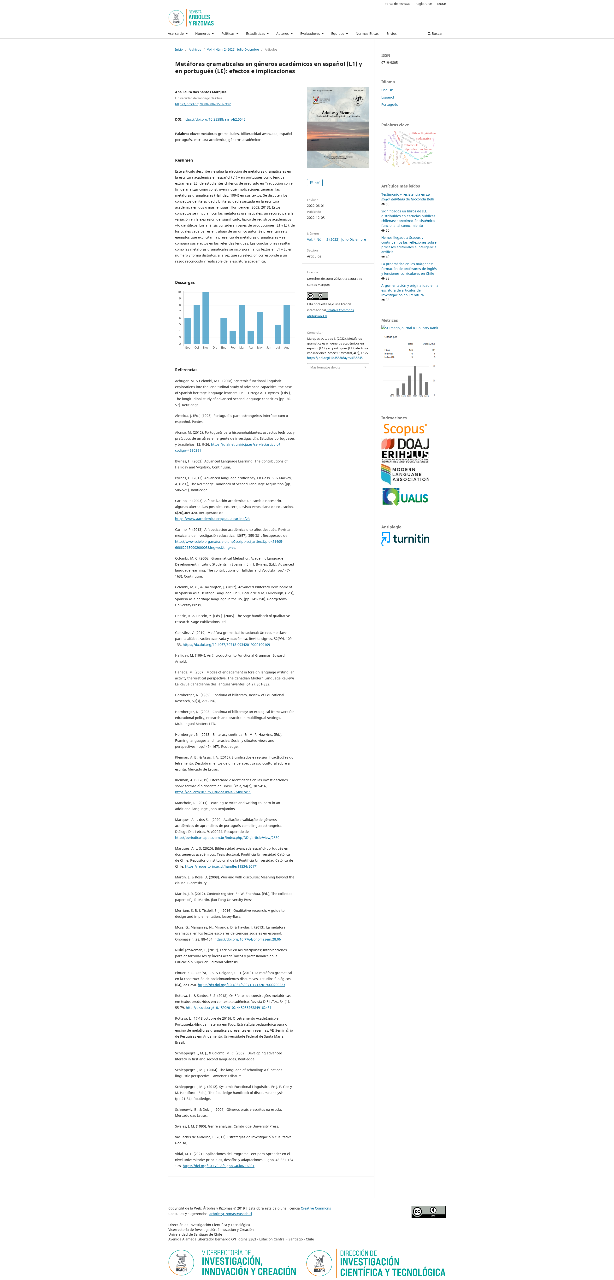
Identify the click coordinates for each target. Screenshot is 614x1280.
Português (389, 104)
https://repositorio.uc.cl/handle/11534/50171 (221, 866)
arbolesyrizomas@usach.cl (230, 1213)
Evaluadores (310, 33)
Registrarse (424, 3)
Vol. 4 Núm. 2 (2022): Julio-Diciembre (233, 49)
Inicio (179, 49)
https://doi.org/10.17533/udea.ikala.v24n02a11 (213, 792)
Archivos (195, 49)
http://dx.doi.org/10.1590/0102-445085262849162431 (229, 1007)
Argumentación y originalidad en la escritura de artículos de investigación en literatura (409, 290)
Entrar (441, 3)
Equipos (338, 33)
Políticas (228, 33)
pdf (316, 183)
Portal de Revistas (397, 3)
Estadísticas (256, 33)
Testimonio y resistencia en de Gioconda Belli (407, 196)
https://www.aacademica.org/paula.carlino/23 (212, 518)
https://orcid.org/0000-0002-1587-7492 (203, 104)
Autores (283, 33)
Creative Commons (316, 1208)
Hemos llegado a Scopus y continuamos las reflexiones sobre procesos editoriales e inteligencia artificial (409, 244)
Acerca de (176, 33)
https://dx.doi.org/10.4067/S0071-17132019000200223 (241, 984)
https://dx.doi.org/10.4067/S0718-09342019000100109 (226, 644)
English (387, 90)
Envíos (391, 33)
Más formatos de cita (325, 367)
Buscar (437, 33)
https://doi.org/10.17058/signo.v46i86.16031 (218, 1165)
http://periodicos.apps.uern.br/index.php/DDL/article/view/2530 (227, 837)
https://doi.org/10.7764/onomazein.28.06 (247, 939)
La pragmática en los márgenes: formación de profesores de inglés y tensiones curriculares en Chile (409, 269)
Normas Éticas (367, 33)
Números (203, 33)
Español (387, 97)
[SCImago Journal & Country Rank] (409, 328)
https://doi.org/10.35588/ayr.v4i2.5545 (214, 119)
